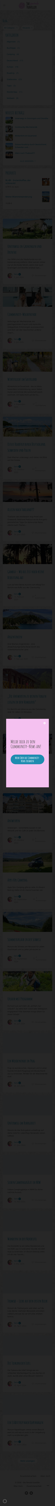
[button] (5, 1501)
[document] (27, 753)
